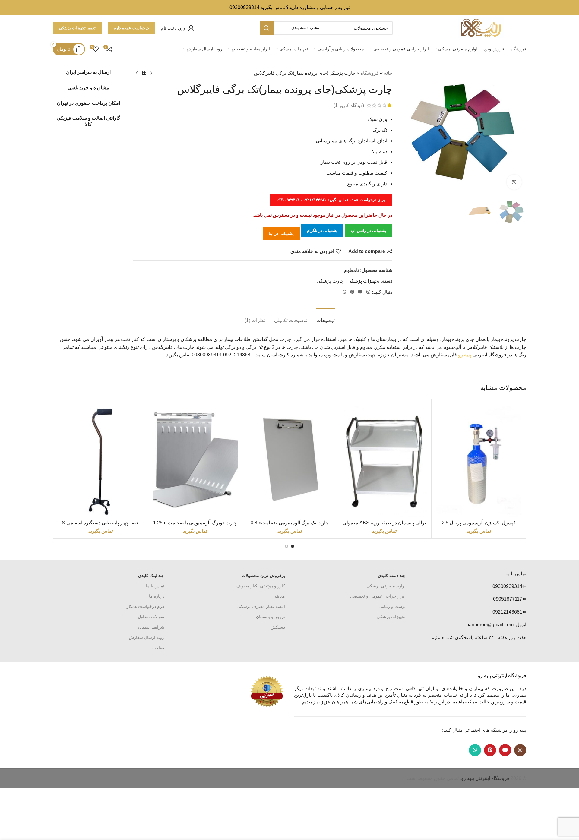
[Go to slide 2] (286, 546)
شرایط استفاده (151, 627)
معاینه (279, 596)
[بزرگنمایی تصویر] (514, 182)
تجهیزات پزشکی (363, 280)
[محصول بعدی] (137, 73)
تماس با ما (155, 585)
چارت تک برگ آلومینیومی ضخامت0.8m (290, 522)
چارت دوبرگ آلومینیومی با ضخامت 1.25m (195, 522)
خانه (388, 73)
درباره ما (156, 596)
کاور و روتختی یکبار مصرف (260, 585)
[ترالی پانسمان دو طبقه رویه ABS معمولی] (384, 460)
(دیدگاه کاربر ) (349, 105)
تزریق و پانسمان (270, 616)
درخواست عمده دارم (131, 28)
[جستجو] (267, 28)
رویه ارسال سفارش (146, 637)
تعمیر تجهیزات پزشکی (77, 28)
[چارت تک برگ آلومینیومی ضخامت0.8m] (289, 460)
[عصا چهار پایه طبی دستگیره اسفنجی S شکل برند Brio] (100, 460)
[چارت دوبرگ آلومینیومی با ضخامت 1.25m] (195, 460)
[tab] (325, 317)
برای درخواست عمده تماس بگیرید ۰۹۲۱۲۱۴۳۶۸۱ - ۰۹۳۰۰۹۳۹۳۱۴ (331, 199)
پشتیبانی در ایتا (281, 233)
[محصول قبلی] (151, 73)
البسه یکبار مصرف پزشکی (261, 606)
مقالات (158, 647)
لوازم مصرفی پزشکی (386, 585)
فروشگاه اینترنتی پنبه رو (485, 778)
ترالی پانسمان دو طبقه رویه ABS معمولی (384, 522)
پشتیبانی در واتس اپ (368, 230)
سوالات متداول (151, 616)
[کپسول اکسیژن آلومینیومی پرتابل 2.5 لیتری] (478, 460)
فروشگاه (370, 73)
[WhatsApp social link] (344, 292)
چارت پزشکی (330, 280)
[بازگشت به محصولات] (144, 73)
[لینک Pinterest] (352, 292)
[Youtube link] (360, 292)
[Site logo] (481, 27)
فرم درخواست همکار (145, 606)
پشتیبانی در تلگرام (322, 230)
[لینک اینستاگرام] (368, 292)
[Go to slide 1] (292, 546)
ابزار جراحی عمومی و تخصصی (378, 596)
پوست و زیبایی (392, 606)
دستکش (278, 627)
